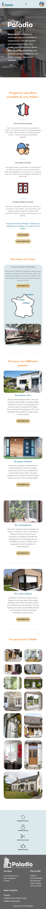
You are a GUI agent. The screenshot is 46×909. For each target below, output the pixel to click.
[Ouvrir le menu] (26, 4)
